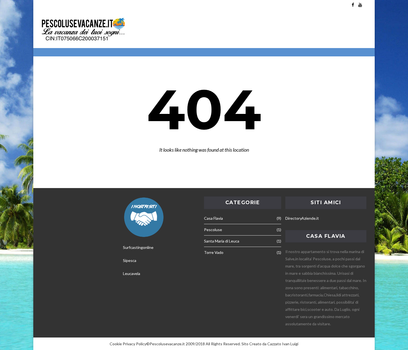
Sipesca (129, 260)
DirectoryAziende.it (302, 218)
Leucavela (131, 273)
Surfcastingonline (138, 247)
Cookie (116, 343)
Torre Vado (213, 252)
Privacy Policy (134, 343)
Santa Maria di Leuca (221, 241)
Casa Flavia (213, 218)
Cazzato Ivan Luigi (282, 343)
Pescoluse (213, 229)
